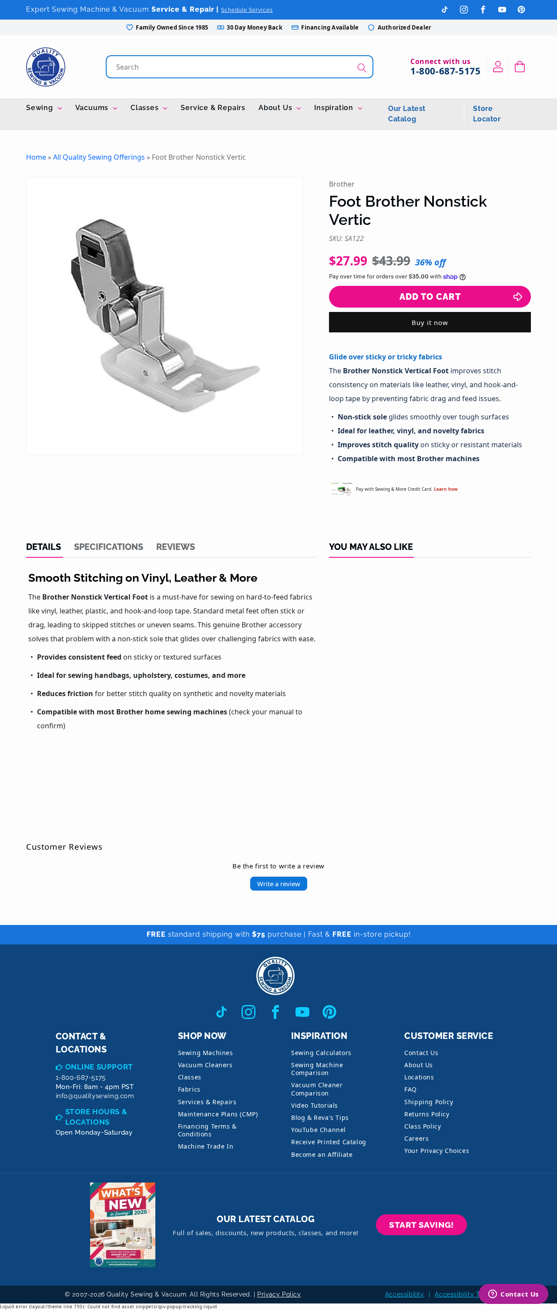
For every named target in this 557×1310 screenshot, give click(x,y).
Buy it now (430, 322)
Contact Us (421, 1053)
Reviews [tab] (175, 547)
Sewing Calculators (321, 1053)
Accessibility (404, 1294)
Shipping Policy (428, 1102)
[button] (520, 66)
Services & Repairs (207, 1102)
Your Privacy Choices (436, 1150)
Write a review (278, 883)
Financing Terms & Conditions (207, 1130)
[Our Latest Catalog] (122, 1225)
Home (36, 157)
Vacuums (93, 108)
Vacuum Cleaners (205, 1065)
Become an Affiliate (321, 1154)
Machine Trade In (206, 1146)
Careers (416, 1138)
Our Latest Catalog (407, 113)
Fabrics (189, 1089)
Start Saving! (421, 1225)
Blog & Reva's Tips (320, 1117)
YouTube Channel (318, 1130)
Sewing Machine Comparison (317, 1069)
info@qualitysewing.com (95, 1096)
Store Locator (486, 113)
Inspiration (335, 108)
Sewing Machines (205, 1053)
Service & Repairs (213, 108)
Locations (419, 1077)
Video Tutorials (314, 1105)
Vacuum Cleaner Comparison (316, 1089)
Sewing (40, 108)
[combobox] (240, 67)
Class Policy (422, 1126)
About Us (276, 108)
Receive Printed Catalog (328, 1142)
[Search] (362, 67)
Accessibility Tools (463, 1294)
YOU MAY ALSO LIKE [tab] (371, 547)
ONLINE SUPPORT (99, 1066)
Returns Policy (426, 1114)
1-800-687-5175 (445, 71)
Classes (146, 108)
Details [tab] (43, 547)
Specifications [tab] (108, 547)
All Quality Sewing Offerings (99, 157)
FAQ (410, 1089)
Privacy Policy (279, 1294)
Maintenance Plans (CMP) (218, 1114)
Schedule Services (247, 10)
